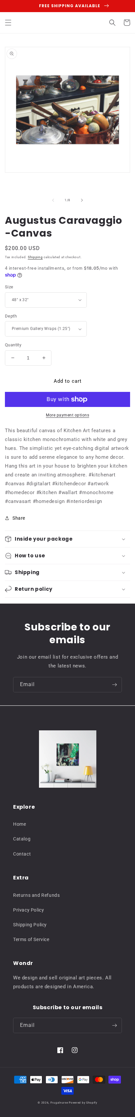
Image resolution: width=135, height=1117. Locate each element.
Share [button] (18, 518)
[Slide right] (82, 200)
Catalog (21, 838)
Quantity (13, 344)
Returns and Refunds (36, 895)
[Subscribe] (114, 684)
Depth (11, 316)
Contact (22, 854)
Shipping (35, 257)
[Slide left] (53, 200)
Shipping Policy (30, 924)
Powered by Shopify (83, 1102)
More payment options (67, 415)
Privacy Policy (28, 910)
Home (19, 824)
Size (9, 286)
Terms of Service (31, 939)
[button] (8, 22)
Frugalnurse (59, 1102)
